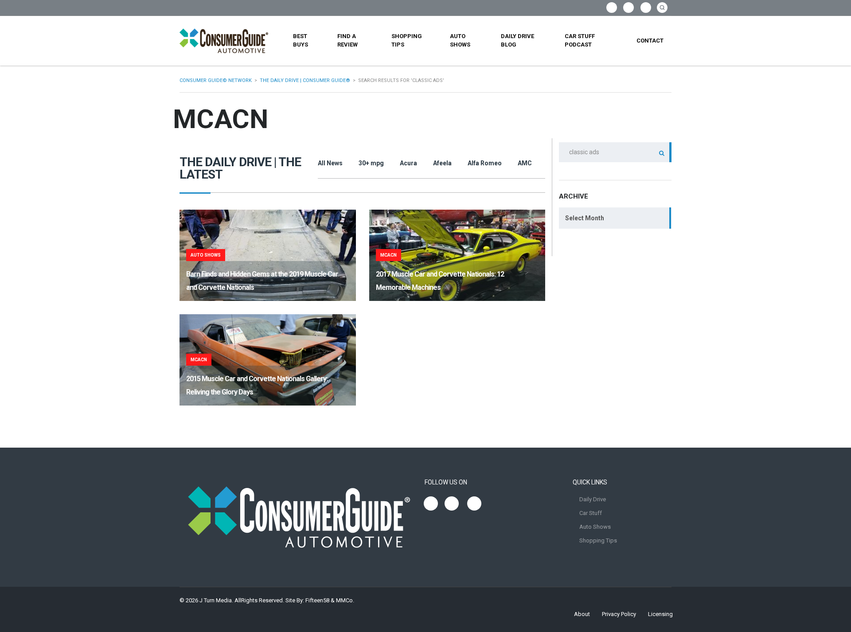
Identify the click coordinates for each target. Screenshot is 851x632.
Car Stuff (590, 513)
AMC (525, 163)
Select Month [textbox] (584, 218)
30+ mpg (371, 163)
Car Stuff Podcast (580, 40)
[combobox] (615, 218)
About (582, 614)
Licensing (660, 614)
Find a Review (347, 40)
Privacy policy (619, 614)
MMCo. (345, 600)
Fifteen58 (317, 600)
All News (330, 163)
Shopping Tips (406, 40)
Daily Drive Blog (517, 40)
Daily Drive (592, 499)
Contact (650, 40)
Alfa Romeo (485, 163)
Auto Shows (460, 40)
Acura (408, 163)
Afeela (442, 163)
